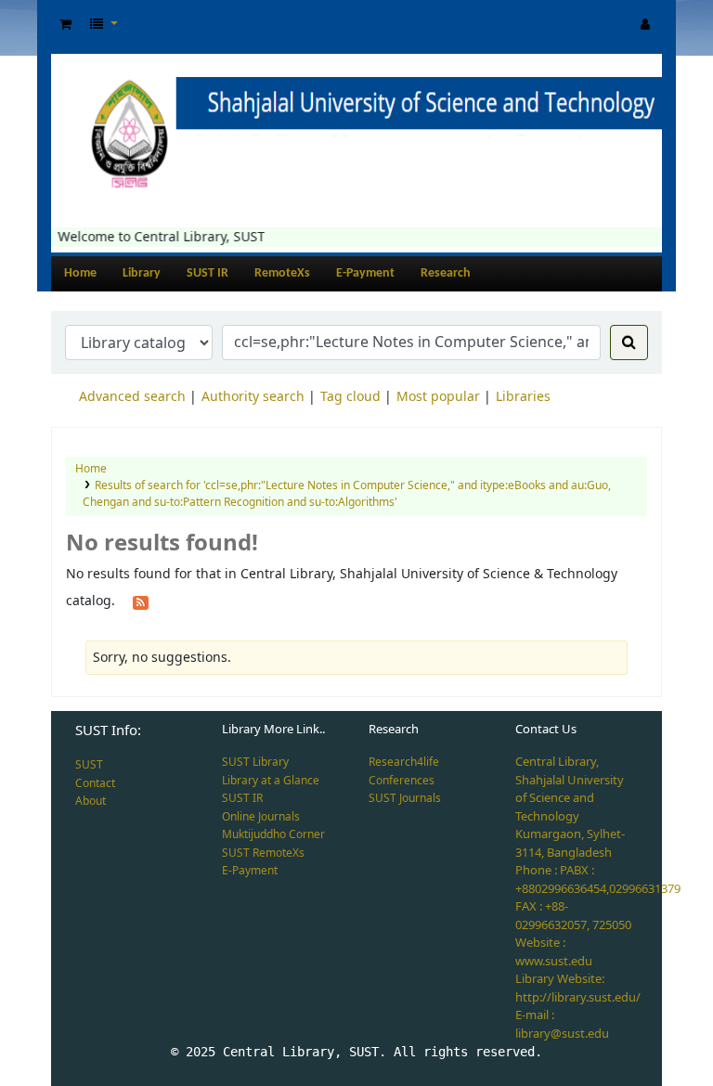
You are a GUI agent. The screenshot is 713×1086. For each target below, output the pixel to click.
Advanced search (132, 397)
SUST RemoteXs (263, 853)
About (90, 801)
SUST (89, 764)
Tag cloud (350, 397)
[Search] (629, 342)
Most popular (438, 397)
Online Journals (261, 816)
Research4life (404, 762)
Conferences (401, 780)
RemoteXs (282, 273)
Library (142, 273)
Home (80, 273)
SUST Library (255, 762)
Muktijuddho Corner (273, 834)
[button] (65, 24)
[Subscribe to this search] (140, 601)
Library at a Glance (270, 780)
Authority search (253, 397)
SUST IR (207, 273)
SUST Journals (405, 798)
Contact (95, 783)
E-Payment (365, 273)
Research (446, 273)
